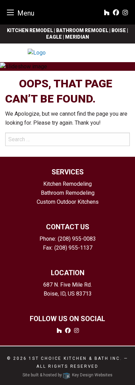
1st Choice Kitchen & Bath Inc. (75, 358)
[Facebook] (116, 13)
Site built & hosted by (67, 375)
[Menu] (10, 12)
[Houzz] (106, 13)
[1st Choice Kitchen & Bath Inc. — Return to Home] (67, 53)
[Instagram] (125, 13)
